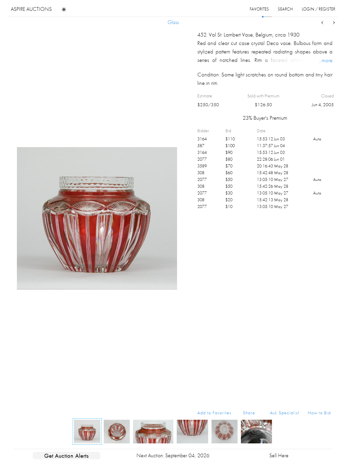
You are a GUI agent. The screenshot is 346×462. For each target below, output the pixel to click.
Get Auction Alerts (66, 455)
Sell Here (279, 455)
